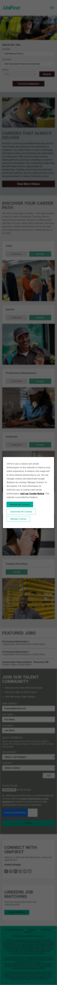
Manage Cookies (18, 518)
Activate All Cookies (20, 504)
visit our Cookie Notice (32, 493)
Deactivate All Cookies (21, 511)
